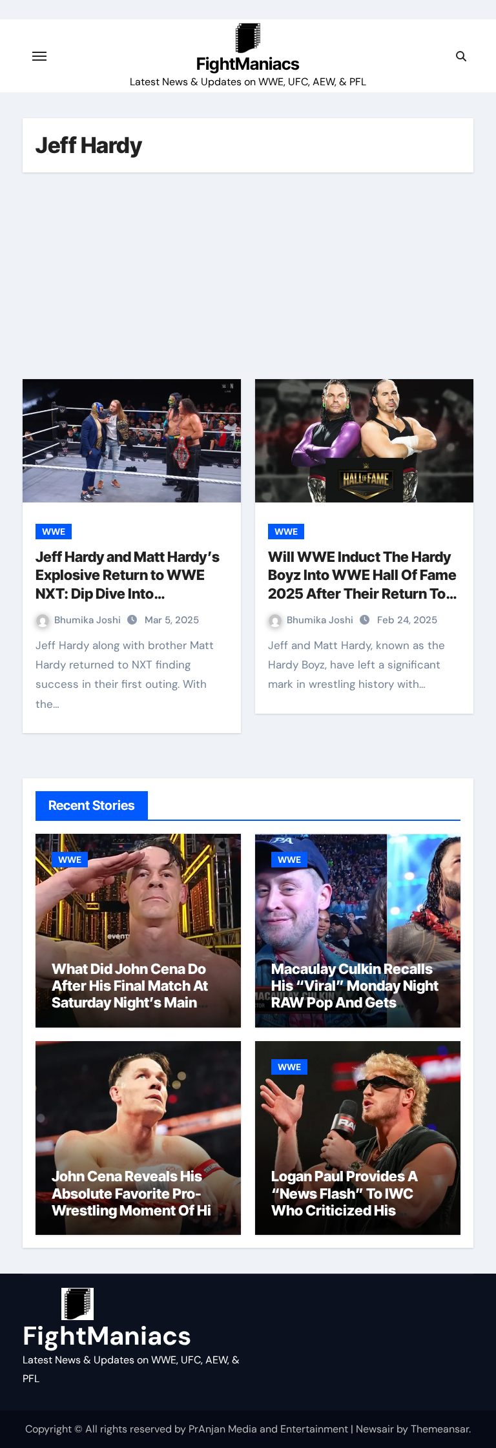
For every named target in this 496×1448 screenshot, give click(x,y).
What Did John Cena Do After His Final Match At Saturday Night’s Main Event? (130, 994)
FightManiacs (248, 64)
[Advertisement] (250, 275)
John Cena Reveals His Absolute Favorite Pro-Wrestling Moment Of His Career (135, 1202)
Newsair (375, 1429)
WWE (53, 531)
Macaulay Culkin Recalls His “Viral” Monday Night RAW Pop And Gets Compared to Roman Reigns (355, 1003)
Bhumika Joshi (88, 620)
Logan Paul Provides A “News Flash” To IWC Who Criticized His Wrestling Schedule (344, 1202)
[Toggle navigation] (39, 56)
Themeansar (440, 1429)
